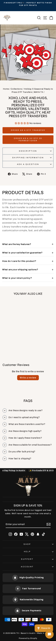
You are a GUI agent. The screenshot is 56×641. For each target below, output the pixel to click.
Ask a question (28, 164)
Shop (27, 544)
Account (27, 567)
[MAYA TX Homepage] (28, 486)
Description (28, 151)
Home (6, 89)
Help (27, 551)
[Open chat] (49, 634)
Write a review (28, 377)
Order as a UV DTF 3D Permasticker (28, 139)
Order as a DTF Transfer (28, 130)
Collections (16, 89)
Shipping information (28, 158)
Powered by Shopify (28, 638)
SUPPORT (27, 559)
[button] (22, 123)
